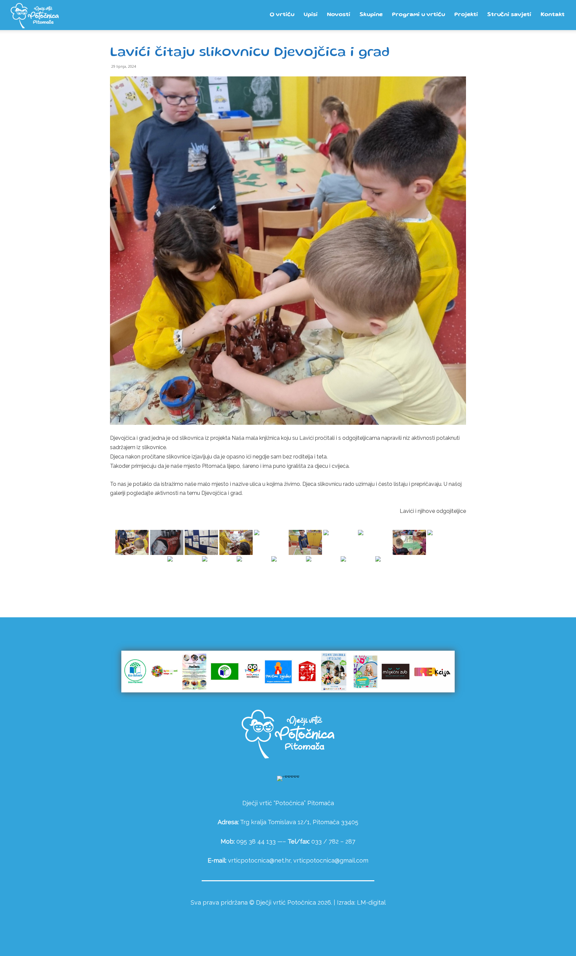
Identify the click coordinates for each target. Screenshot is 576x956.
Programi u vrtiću (418, 14)
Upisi (311, 14)
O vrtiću (282, 14)
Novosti (338, 14)
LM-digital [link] (371, 902)
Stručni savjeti (509, 14)
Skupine (371, 14)
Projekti (466, 14)
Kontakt (553, 14)
